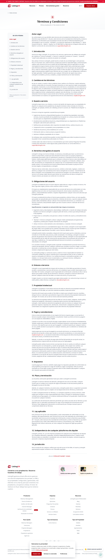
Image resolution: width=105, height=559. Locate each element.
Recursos (32, 6)
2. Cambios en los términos (17, 46)
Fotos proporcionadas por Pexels (89, 553)
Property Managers (27, 528)
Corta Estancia (52, 523)
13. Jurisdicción (14, 89)
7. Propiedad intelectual (16, 65)
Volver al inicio (13, 13)
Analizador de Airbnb (27, 513)
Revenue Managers (26, 523)
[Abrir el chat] (100, 554)
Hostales (78, 525)
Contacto (68, 456)
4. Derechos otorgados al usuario (16, 54)
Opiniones (52, 501)
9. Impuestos (13, 72)
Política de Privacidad (59, 456)
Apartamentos (78, 528)
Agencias (26, 536)
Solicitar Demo (52, 514)
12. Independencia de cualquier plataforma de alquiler (16, 84)
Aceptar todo (36, 554)
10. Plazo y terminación (16, 75)
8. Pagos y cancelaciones (16, 68)
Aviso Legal (13, 39)
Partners (78, 509)
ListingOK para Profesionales (78, 499)
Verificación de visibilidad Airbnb (27, 510)
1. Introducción (14, 42)
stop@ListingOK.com (79, 95)
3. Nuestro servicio (15, 49)
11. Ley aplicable (14, 79)
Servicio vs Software (52, 512)
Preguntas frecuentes (52, 504)
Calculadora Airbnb (78, 514)
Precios (41, 6)
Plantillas (78, 506)
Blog (78, 501)
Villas (78, 530)
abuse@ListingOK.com (63, 280)
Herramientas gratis (52, 6)
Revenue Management (27, 499)
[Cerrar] (103, 1)
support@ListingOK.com (64, 46)
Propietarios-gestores (27, 533)
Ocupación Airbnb (78, 512)
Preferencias (63, 554)
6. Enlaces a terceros (15, 61)
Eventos (78, 504)
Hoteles (78, 523)
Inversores (27, 525)
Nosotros (66, 6)
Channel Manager (27, 506)
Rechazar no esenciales (50, 554)
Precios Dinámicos (27, 501)
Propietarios (27, 530)
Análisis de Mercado (26, 504)
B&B (78, 533)
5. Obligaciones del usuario (17, 58)
